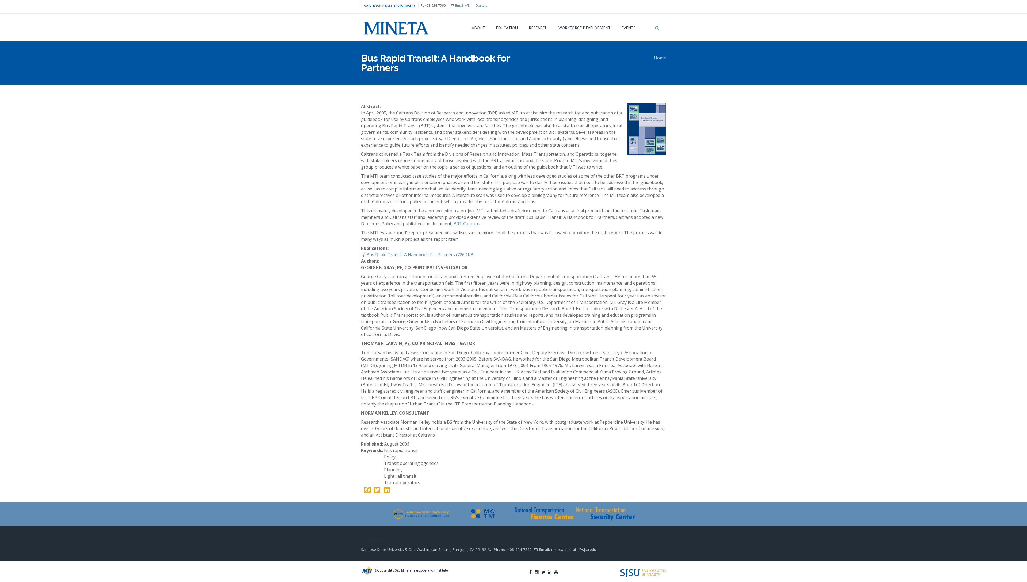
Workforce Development (584, 27)
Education (507, 27)
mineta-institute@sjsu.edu (573, 549)
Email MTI (462, 5)
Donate (482, 5)
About (478, 27)
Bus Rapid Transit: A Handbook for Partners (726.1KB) (420, 255)
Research (538, 27)
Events (628, 27)
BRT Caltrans (467, 224)
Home (660, 58)
